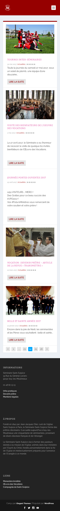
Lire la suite (16, 81)
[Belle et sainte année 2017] (30, 300)
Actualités (21, 64)
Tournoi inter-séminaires (24, 59)
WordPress (49, 503)
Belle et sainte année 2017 (24, 321)
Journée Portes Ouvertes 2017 (26, 177)
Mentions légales (10, 397)
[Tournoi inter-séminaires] (30, 39)
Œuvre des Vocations (12, 484)
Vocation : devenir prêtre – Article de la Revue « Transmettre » (29, 264)
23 (24, 349)
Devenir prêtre (9, 394)
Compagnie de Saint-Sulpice (16, 487)
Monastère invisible (12, 481)
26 (41, 349)
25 (36, 349)
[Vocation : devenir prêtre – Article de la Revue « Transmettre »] (30, 242)
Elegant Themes (23, 503)
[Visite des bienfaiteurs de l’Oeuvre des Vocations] (30, 104)
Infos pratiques (10, 391)
